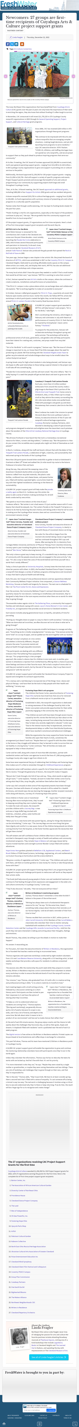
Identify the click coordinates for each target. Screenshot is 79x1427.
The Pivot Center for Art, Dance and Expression (30, 587)
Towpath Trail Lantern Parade (17, 453)
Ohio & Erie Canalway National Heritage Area (42, 431)
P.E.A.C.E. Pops (46, 293)
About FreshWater (13, 1415)
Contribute (56, 1415)
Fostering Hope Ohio (19, 1221)
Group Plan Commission (20, 1277)
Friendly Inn (10, 608)
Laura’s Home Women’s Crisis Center (54, 606)
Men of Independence (19, 1211)
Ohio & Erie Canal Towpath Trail (47, 392)
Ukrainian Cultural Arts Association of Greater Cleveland (32, 1251)
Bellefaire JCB (39, 850)
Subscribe (51, 1410)
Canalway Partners (18, 1282)
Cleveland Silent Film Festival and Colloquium (28, 1267)
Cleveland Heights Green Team (54, 352)
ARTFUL (18, 260)
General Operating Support (49, 119)
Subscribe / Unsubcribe (15, 1418)
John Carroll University (34, 920)
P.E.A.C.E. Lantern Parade (20, 301)
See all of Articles (48, 1357)
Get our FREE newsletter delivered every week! (39, 1406)
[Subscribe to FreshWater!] (22, 44)
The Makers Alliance (18, 1297)
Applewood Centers (53, 850)
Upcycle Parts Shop (18, 1226)
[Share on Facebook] (8, 44)
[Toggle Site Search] (75, 1424)
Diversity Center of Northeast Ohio (24, 1190)
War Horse (17, 550)
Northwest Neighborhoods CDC (23, 1302)
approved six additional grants (56, 189)
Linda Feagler (17, 37)
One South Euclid (17, 1287)
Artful (13, 1231)
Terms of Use (67, 1418)
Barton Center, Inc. (18, 1180)
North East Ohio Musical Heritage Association (28, 1246)
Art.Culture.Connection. (23, 49)
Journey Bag (29, 808)
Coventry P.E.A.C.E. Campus (61, 260)
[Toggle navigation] (39, 1424)
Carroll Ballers (66, 920)
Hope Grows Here (12, 850)
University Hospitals (35, 566)
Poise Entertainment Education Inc (24, 1257)
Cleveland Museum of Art (30, 248)
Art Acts (34, 279)
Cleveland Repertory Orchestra (23, 1312)
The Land (14, 1206)
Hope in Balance (40, 841)
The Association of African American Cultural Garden (31, 1185)
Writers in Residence (19, 1307)
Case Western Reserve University (29, 958)
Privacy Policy (42, 1418)
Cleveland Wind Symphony (21, 1262)
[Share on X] (12, 44)
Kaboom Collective (18, 1241)
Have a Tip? (68, 1415)
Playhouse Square (47, 1340)
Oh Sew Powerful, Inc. (19, 1216)
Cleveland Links (29, 1415)
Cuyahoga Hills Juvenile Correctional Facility (42, 928)
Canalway (38, 423)
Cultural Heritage (22, 122)
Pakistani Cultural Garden (21, 1236)
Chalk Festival (16, 250)
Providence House (18, 1195)
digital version (14, 1034)
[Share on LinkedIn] (16, 44)
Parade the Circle (23, 240)
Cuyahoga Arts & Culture (17, 1171)
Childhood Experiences (54, 765)
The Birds (45, 325)
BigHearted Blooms (18, 1292)
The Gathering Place (42, 603)
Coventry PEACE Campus (20, 1272)
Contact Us (43, 1415)
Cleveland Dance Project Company (24, 1201)
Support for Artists (33, 192)
